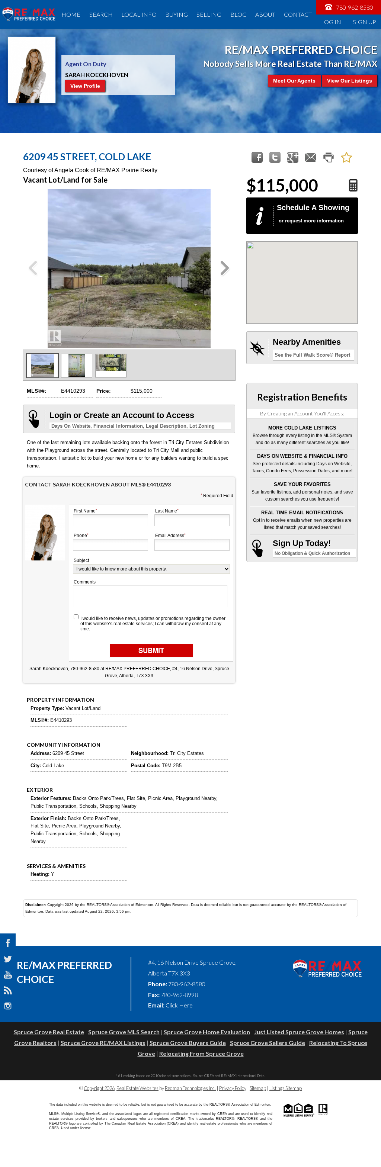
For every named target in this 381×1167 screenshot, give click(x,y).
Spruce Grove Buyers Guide (188, 1042)
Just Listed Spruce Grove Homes (299, 1031)
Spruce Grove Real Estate (49, 1031)
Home (70, 14)
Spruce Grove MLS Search (124, 1031)
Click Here (179, 1005)
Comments (85, 582)
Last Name (166, 511)
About (265, 14)
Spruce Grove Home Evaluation (207, 1031)
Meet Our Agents (294, 81)
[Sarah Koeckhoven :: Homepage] (28, 14)
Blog (238, 14)
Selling (208, 14)
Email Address (169, 535)
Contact (298, 14)
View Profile (85, 86)
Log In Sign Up (348, 21)
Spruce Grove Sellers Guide (267, 1042)
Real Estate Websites (137, 1088)
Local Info (139, 14)
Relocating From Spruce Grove (201, 1053)
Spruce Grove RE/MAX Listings (103, 1042)
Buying (176, 14)
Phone (80, 535)
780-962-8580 (354, 7)
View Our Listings (349, 81)
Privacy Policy (232, 1088)
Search (101, 14)
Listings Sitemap (285, 1088)
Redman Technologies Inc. (190, 1088)
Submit (151, 650)
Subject (81, 560)
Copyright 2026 (99, 1088)
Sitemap (258, 1088)
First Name (85, 511)
